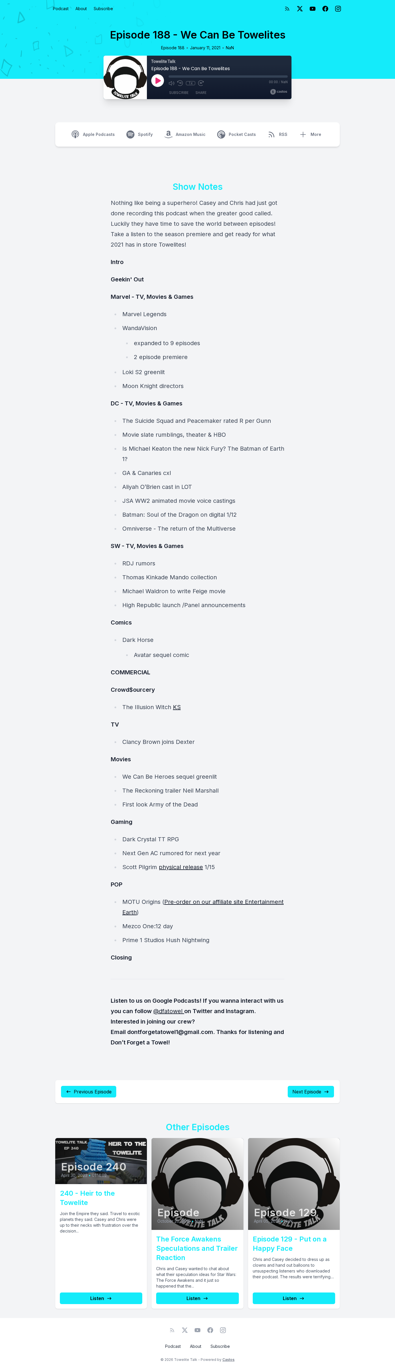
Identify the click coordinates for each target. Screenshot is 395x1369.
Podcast (61, 8)
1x (191, 83)
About (81, 8)
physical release (181, 867)
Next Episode (306, 1092)
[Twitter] (300, 8)
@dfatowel (168, 1011)
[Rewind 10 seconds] (180, 83)
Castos (228, 1359)
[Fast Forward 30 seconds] (201, 83)
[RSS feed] (287, 8)
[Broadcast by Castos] (278, 92)
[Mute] (171, 83)
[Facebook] (325, 8)
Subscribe (103, 8)
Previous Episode (93, 1092)
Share (200, 92)
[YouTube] (312, 8)
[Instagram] (338, 8)
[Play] (157, 80)
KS (177, 707)
